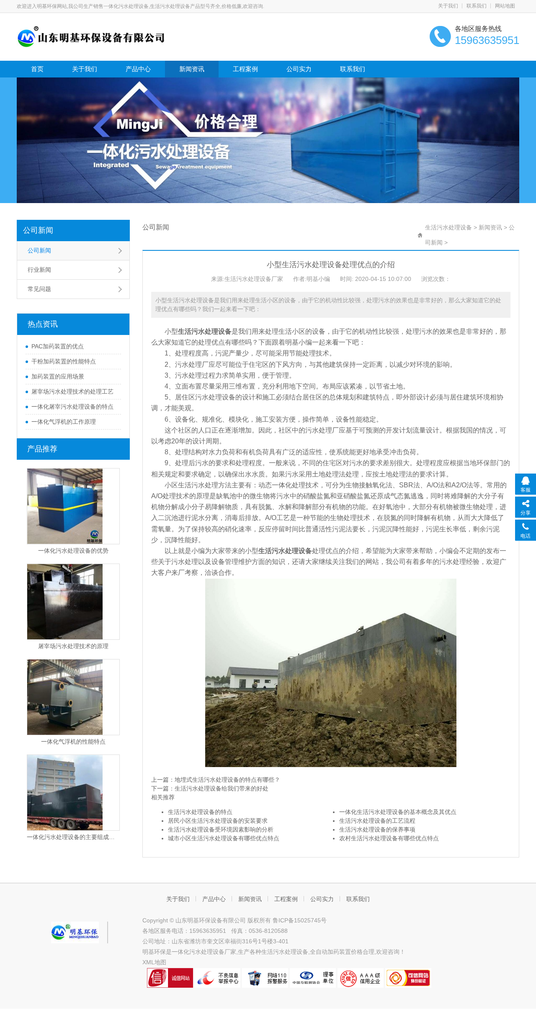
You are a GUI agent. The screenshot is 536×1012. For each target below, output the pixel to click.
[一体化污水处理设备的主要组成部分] (73, 792)
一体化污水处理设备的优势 (73, 550)
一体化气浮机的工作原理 (63, 421)
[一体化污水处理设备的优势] (73, 506)
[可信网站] (408, 977)
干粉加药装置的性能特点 (63, 361)
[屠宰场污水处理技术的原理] (73, 602)
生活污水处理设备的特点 (200, 812)
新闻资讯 (191, 68)
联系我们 (476, 6)
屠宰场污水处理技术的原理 (73, 646)
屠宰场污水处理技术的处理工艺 (72, 391)
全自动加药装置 (330, 951)
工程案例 (245, 68)
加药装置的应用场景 (57, 376)
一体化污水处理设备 (198, 951)
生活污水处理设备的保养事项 (377, 829)
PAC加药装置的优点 (57, 346)
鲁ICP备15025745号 (300, 920)
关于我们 (448, 6)
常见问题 (39, 289)
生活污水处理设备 (448, 227)
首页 (37, 68)
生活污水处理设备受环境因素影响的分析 (220, 829)
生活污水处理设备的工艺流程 (377, 820)
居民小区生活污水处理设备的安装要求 (218, 820)
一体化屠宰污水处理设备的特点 (72, 406)
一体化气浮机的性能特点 (73, 741)
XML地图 (154, 962)
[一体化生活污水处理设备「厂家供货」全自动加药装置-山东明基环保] (91, 36)
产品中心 (138, 68)
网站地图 (505, 6)
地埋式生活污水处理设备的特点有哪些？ (227, 779)
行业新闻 (39, 269)
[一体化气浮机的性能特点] (73, 697)
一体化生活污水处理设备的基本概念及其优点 (397, 812)
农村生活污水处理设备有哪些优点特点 (389, 838)
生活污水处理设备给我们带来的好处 (221, 788)
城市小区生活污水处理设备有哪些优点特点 (223, 838)
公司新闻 (38, 230)
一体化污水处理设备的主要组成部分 (73, 837)
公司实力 (299, 68)
